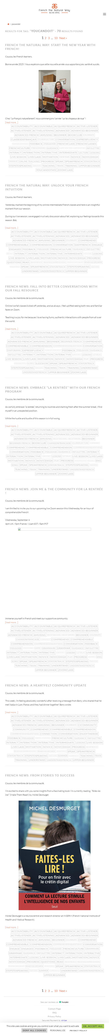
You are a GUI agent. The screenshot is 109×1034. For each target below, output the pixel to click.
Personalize (58, 1030)
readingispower (93, 262)
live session (19, 157)
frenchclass (66, 143)
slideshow (42, 363)
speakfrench (74, 161)
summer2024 (74, 755)
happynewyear (79, 148)
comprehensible (18, 244)
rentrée (91, 460)
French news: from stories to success (40, 775)
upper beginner (89, 165)
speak (60, 161)
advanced (63, 130)
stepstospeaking (20, 165)
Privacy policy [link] (78, 1030)
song (15, 465)
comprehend (88, 240)
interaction (31, 152)
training (71, 165)
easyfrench (83, 244)
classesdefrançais (24, 139)
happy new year (66, 148)
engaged (15, 249)
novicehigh (90, 157)
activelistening (44, 130)
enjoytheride (89, 733)
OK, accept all (93, 1026)
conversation (66, 139)
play (86, 359)
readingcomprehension (55, 262)
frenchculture (20, 148)
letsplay (97, 354)
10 (56, 38)
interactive (50, 152)
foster (38, 738)
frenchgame (28, 648)
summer (63, 755)
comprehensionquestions (68, 346)
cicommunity (87, 725)
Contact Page (54, 1009)
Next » (63, 38)
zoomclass (65, 170)
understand (30, 271)
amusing (47, 135)
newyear (65, 157)
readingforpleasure (75, 262)
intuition (88, 253)
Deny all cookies (34, 1030)
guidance (53, 148)
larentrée (77, 354)
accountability (22, 126)
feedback (36, 143)
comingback (95, 443)
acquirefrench (65, 126)
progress (47, 161)
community (21, 729)
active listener (87, 126)
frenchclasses (86, 143)
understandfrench (52, 271)
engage (97, 244)
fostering (47, 738)
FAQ (54, 1013)
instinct (10, 253)
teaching (48, 165)
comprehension (41, 244)
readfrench (37, 262)
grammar (64, 648)
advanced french (27, 135)
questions (14, 262)
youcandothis (46, 170)
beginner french (71, 341)
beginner (60, 135)
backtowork (75, 438)
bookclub (75, 135)
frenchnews (39, 148)
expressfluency (87, 139)
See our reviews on (54, 1002)
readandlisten (20, 363)
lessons (95, 152)
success (37, 165)
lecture (84, 152)
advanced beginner (84, 130)
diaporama (14, 350)
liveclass (34, 157)
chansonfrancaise (60, 443)
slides (30, 363)
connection (49, 733)
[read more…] (11, 122)
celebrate (89, 135)
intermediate (68, 152)
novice (76, 157)
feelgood (50, 144)
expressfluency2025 (21, 144)
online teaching (29, 161)
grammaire (49, 648)
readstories (15, 266)
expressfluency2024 (53, 350)
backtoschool (61, 438)
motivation (51, 157)
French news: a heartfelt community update (46, 685)
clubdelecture (46, 139)
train (60, 165)
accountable (44, 126)
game (38, 648)
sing (98, 460)
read (26, 262)
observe (13, 161)
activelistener (21, 130)
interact (16, 152)
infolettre (93, 148)
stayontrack (92, 161)
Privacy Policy (54, 1016)
